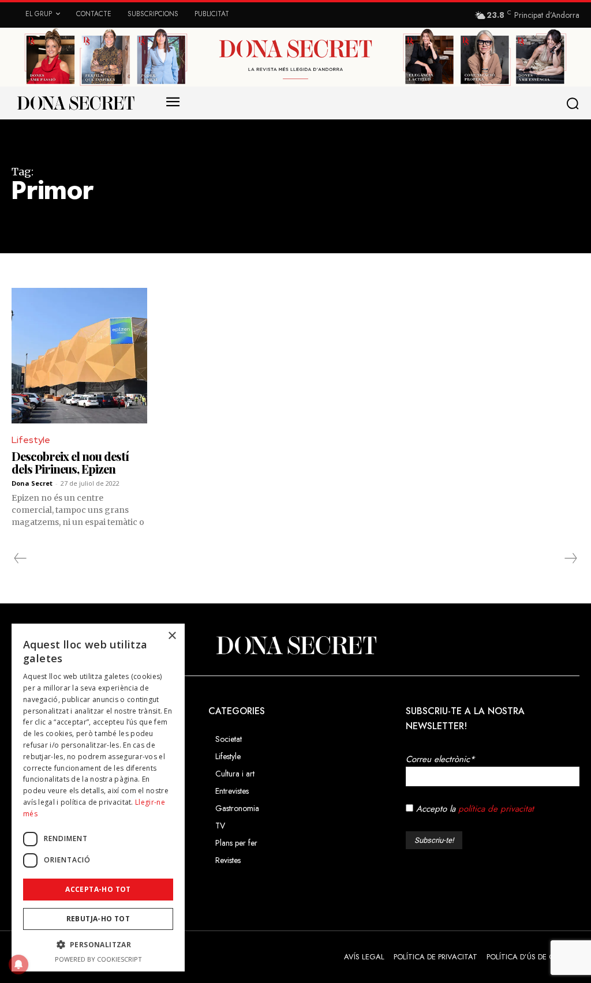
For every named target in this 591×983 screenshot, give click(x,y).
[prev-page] (20, 558)
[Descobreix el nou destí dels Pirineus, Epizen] (79, 355)
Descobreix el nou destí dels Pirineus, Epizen (70, 462)
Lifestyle (31, 440)
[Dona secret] (75, 103)
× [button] (171, 636)
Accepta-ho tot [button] (98, 889)
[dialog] (98, 797)
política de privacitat (496, 808)
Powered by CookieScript (98, 959)
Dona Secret (32, 483)
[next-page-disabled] (570, 558)
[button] (574, 103)
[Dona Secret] (295, 645)
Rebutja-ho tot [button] (98, 919)
